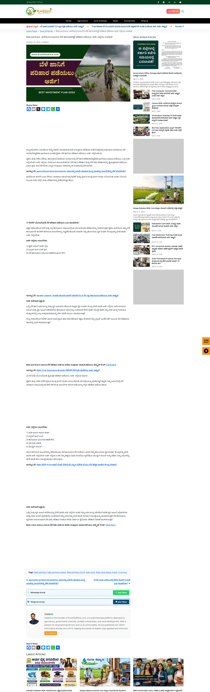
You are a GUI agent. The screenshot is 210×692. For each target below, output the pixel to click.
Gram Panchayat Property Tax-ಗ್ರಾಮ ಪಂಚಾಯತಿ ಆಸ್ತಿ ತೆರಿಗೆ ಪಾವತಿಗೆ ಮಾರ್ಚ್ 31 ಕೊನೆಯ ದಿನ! (166, 260)
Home (68, 20)
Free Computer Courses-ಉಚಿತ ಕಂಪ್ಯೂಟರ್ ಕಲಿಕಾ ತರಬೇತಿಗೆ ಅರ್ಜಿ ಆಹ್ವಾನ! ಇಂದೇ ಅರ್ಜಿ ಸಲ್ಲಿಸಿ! (166, 93)
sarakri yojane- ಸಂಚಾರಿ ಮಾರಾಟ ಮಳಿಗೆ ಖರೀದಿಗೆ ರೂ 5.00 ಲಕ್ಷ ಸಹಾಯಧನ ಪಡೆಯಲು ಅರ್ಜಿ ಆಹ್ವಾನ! (78, 295)
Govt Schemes (100, 20)
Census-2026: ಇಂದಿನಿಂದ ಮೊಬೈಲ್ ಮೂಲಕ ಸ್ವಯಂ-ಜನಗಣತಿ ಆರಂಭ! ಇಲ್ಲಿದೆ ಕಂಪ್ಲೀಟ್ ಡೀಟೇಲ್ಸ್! (167, 105)
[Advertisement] (109, 10)
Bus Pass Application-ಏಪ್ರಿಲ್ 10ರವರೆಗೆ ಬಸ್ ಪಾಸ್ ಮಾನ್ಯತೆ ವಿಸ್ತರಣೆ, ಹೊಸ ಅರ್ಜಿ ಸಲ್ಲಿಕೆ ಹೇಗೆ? (167, 130)
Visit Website (50, 633)
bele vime (90, 572)
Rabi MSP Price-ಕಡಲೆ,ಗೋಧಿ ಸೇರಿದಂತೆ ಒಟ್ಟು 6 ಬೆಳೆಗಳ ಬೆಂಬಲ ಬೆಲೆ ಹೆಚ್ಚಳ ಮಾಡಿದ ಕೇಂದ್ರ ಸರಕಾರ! (77, 464)
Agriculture (82, 20)
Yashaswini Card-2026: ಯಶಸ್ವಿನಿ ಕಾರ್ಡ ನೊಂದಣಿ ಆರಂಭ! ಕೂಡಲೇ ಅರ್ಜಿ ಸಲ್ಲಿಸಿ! (166, 224)
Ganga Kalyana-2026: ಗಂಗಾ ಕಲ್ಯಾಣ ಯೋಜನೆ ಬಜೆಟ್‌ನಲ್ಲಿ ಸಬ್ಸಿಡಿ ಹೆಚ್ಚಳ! (157, 208)
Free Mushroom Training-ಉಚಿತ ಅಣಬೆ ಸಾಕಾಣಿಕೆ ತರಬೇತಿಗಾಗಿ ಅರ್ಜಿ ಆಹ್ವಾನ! (167, 236)
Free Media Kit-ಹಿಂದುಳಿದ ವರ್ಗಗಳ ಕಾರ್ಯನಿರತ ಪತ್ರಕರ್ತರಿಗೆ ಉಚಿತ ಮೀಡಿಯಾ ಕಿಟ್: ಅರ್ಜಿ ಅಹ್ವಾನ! (109, 26)
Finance (144, 20)
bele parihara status (56, 572)
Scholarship (129, 20)
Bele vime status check (106, 572)
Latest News (31, 31)
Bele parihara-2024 (76, 572)
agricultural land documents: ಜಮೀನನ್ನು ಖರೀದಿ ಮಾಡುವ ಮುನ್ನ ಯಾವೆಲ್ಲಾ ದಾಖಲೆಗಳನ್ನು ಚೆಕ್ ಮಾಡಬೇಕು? (81, 171)
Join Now (122, 592)
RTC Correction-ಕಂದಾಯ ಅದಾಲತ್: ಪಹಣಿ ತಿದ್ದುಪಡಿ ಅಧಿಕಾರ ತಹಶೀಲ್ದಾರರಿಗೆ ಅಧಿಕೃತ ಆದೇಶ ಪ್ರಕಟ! (167, 248)
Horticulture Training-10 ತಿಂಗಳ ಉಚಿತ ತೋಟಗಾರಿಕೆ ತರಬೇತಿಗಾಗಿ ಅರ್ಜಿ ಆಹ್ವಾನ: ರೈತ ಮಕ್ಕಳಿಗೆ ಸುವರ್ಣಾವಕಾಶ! (166, 117)
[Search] (183, 11)
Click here (111, 364)
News (115, 20)
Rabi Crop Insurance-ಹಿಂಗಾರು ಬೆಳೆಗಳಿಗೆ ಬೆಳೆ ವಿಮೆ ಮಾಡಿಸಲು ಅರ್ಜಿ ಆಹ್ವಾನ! (68, 370)
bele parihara (40, 572)
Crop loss (122, 572)
